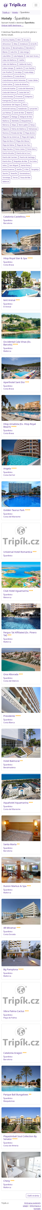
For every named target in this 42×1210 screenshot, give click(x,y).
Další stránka (33, 1195)
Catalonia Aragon (12, 1052)
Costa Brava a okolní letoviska (13, 80)
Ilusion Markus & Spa (14, 886)
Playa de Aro (30, 133)
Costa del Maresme (25, 88)
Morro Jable (23, 125)
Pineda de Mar (17, 133)
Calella (21, 60)
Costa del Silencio (9, 92)
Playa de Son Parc (24, 145)
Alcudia (26, 40)
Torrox (15, 177)
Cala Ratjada (18, 56)
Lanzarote (33, 109)
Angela (7, 468)
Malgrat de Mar (26, 117)
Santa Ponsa (25, 165)
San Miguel (13, 165)
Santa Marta (9, 844)
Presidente (9, 716)
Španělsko (7, 220)
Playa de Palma (8, 145)
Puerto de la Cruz (23, 153)
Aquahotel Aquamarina (15, 802)
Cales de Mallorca (9, 64)
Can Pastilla (29, 68)
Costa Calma (7, 84)
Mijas (14, 125)
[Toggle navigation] (36, 5)
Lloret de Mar (19, 113)
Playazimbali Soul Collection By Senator (20, 1138)
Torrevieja (6, 177)
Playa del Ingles (28, 137)
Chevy (6, 1180)
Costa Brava (19, 76)
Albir (19, 40)
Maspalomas (26, 121)
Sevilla (19, 169)
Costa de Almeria (21, 84)
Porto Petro (31, 149)
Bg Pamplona (10, 969)
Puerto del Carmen (9, 157)
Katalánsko (22, 109)
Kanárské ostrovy (9, 109)
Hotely (15, 12)
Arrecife (33, 44)
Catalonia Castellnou (14, 216)
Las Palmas (6, 113)
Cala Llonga (24, 52)
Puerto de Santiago (27, 157)
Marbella (15, 121)
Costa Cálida (33, 80)
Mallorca (5, 121)
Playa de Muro (8, 141)
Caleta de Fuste (25, 64)
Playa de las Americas (10, 137)
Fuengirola (6, 100)
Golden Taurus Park (13, 510)
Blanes (5, 52)
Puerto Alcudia (8, 153)
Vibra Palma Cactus (13, 1011)
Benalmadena (18, 48)
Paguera (5, 129)
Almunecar (6, 44)
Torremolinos (24, 173)
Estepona (28, 96)
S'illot (26, 169)
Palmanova (33, 129)
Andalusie (24, 44)
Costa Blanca (7, 76)
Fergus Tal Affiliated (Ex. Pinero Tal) (20, 634)
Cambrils (19, 68)
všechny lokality (8, 40)
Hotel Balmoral (11, 760)
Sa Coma (33, 161)
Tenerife (13, 173)
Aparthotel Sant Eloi (14, 382)
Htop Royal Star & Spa (15, 258)
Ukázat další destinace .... (12, 25)
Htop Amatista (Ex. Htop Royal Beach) (19, 425)
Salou (4, 165)
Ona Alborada (10, 674)
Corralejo (18, 72)
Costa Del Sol (24, 92)
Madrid (29, 113)
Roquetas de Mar (20, 161)
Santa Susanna (8, 169)
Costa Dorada (7, 96)
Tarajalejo (35, 169)
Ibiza (25, 104)
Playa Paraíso (7, 149)
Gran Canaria (18, 100)
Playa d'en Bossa (22, 141)
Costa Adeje (28, 72)
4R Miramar (9, 927)
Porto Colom (20, 149)
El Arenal (19, 96)
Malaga (14, 117)
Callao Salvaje (7, 68)
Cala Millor (6, 56)
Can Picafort (7, 72)
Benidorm (30, 48)
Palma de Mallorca (19, 129)
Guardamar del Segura (11, 104)
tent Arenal (9, 300)
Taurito (5, 173)
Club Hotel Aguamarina (16, 590)
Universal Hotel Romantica (17, 551)
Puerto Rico (6, 161)
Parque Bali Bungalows (15, 1094)
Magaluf (5, 117)
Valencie (5, 181)
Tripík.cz (6, 12)
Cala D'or (13, 52)
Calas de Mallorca (9, 60)
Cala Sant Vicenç (32, 56)
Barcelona (6, 48)
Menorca (5, 125)
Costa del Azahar (9, 88)
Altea (16, 44)
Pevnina (5, 133)
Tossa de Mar (25, 177)
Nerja (32, 125)
